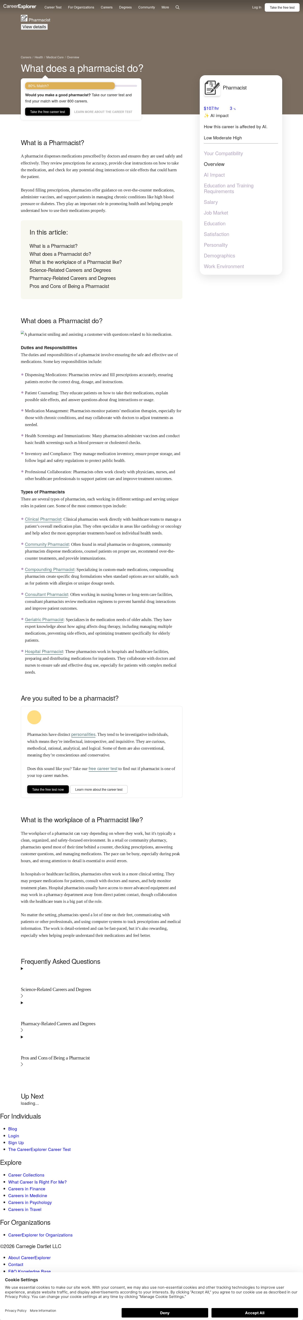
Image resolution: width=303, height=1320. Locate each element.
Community (146, 7)
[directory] (101, 259)
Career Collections (26, 1175)
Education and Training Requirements (229, 188)
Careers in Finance (26, 1188)
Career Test (53, 7)
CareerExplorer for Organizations (40, 1235)
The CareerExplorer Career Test (39, 1149)
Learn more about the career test (103, 112)
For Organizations (81, 7)
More (165, 7)
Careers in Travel (24, 1209)
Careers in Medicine (27, 1195)
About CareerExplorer (29, 1257)
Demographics (219, 255)
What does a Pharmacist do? (60, 253)
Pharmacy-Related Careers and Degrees (72, 277)
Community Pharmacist (47, 544)
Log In (256, 7)
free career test (103, 768)
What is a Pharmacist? (53, 245)
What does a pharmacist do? (82, 67)
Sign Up (16, 1142)
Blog (12, 1128)
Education (214, 223)
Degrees (125, 7)
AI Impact (214, 174)
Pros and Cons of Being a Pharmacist (69, 285)
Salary (211, 202)
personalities (83, 734)
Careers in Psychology (30, 1202)
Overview (214, 164)
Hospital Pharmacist (44, 651)
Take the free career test (47, 111)
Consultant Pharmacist (46, 594)
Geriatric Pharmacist (44, 619)
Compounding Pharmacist (49, 569)
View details (34, 26)
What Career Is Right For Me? (37, 1182)
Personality (216, 245)
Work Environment (224, 266)
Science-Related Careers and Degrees (70, 269)
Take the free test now (48, 789)
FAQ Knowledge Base (29, 1271)
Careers (107, 7)
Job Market (216, 212)
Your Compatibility (223, 153)
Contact (15, 1264)
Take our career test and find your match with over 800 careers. (78, 97)
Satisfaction (216, 234)
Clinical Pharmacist (43, 519)
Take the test (282, 7)
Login (13, 1135)
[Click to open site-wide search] (178, 7)
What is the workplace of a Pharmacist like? (75, 261)
